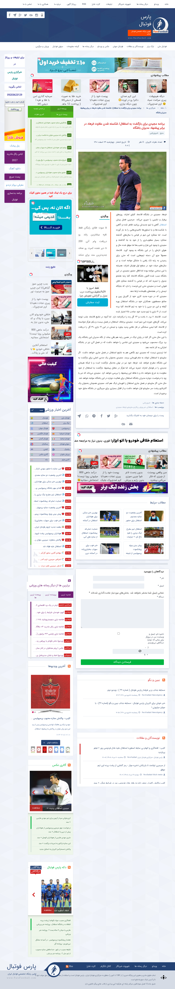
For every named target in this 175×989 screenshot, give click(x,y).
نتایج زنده (50, 267)
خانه (166, 4)
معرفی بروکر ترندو (14, 185)
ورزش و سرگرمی (42, 46)
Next (67, 691)
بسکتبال (45, 444)
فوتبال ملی (162, 46)
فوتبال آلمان (43, 438)
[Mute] (85, 279)
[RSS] (165, 680)
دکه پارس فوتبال (56, 867)
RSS (84, 4)
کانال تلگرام (106, 966)
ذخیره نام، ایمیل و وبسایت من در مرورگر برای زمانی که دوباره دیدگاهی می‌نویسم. (155, 638)
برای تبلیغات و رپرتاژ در (14, 61)
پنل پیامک (14, 146)
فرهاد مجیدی (121, 407)
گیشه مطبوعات (73, 46)
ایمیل (161, 585)
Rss (71, 966)
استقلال (162, 225)
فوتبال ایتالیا (64, 438)
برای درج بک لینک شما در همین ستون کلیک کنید (50, 194)
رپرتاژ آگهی (71, 4)
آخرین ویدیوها (56, 666)
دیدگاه (160, 596)
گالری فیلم (65, 459)
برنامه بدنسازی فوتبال (14, 196)
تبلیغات (109, 4)
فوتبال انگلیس (42, 433)
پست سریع (14, 177)
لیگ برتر (150, 46)
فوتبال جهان (118, 46)
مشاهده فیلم (52, 742)
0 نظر (141, 142)
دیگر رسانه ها (142, 4)
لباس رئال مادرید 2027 (15, 157)
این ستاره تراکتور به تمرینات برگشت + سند (55, 843)
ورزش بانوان (64, 454)
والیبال (67, 449)
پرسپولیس (65, 428)
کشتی (46, 449)
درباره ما (57, 4)
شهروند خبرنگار (124, 4)
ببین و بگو (154, 680)
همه (41, 410)
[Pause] (81, 279)
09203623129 (14, 95)
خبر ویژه (143, 407)
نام (162, 578)
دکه (46, 459)
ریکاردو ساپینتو (133, 407)
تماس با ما (27, 4)
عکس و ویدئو (103, 46)
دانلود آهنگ (15, 168)
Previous (34, 691)
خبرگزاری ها (151, 108)
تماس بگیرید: (14, 87)
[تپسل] (39, 59)
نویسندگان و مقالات (135, 46)
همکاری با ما (43, 4)
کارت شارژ (96, 4)
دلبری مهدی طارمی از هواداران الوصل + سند (54, 837)
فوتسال (45, 418)
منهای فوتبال (57, 46)
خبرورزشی (146, 402)
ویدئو (156, 4)
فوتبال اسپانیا (64, 433)
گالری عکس (43, 454)
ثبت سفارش (92, 302)
